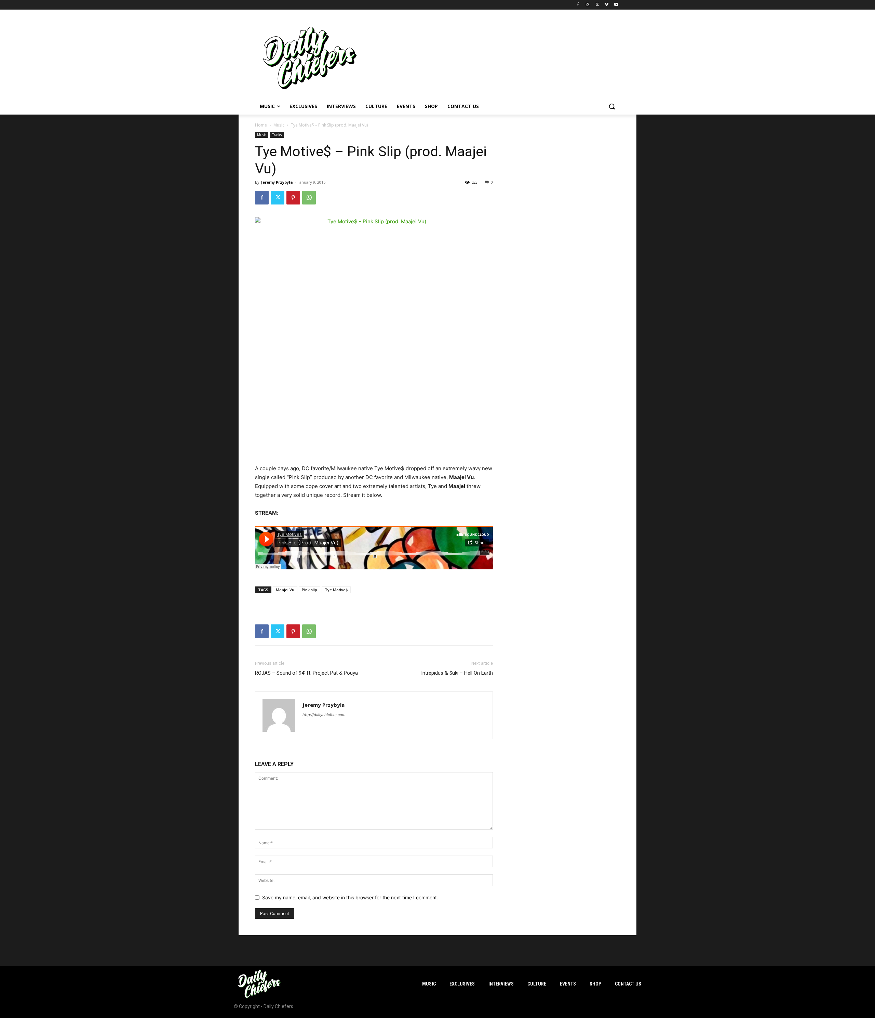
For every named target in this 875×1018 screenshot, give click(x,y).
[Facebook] (578, 5)
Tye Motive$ (336, 589)
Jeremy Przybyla (277, 182)
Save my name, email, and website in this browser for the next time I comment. (350, 897)
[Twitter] (597, 5)
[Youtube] (616, 5)
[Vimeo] (606, 5)
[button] (612, 106)
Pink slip (309, 589)
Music (278, 125)
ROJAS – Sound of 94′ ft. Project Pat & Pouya (306, 673)
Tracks (277, 134)
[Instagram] (588, 5)
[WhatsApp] (309, 197)
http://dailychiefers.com (324, 714)
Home (261, 125)
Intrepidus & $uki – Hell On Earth (457, 673)
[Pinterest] (293, 197)
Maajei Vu (285, 589)
